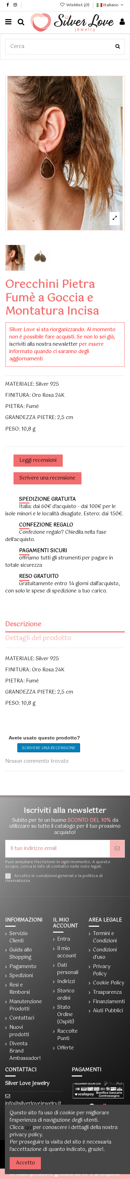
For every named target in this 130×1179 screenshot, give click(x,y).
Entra (63, 939)
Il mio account (66, 952)
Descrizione (23, 625)
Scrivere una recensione (49, 748)
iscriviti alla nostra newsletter (43, 344)
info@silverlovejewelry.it (33, 1103)
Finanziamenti (109, 1002)
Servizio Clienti (18, 937)
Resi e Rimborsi (19, 989)
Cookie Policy (108, 983)
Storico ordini (66, 995)
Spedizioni (21, 976)
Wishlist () (77, 5)
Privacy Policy (102, 970)
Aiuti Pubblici (108, 1011)
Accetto (25, 1163)
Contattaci (21, 1018)
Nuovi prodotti (19, 1031)
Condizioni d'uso (105, 954)
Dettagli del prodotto (38, 639)
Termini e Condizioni (105, 937)
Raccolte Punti (67, 1035)
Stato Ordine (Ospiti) (65, 1015)
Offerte (65, 1048)
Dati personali (67, 969)
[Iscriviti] (117, 848)
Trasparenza (107, 992)
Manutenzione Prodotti (25, 1005)
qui (28, 1127)
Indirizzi (66, 981)
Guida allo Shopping (20, 954)
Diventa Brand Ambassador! (25, 1051)
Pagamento (22, 967)
